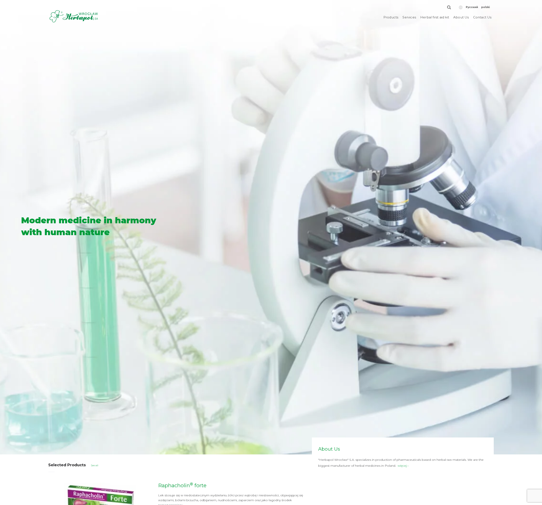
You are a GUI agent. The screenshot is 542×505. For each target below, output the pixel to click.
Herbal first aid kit (434, 17)
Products (390, 17)
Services (409, 17)
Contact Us (482, 17)
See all (94, 465)
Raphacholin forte (182, 485)
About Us (461, 17)
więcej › (403, 466)
